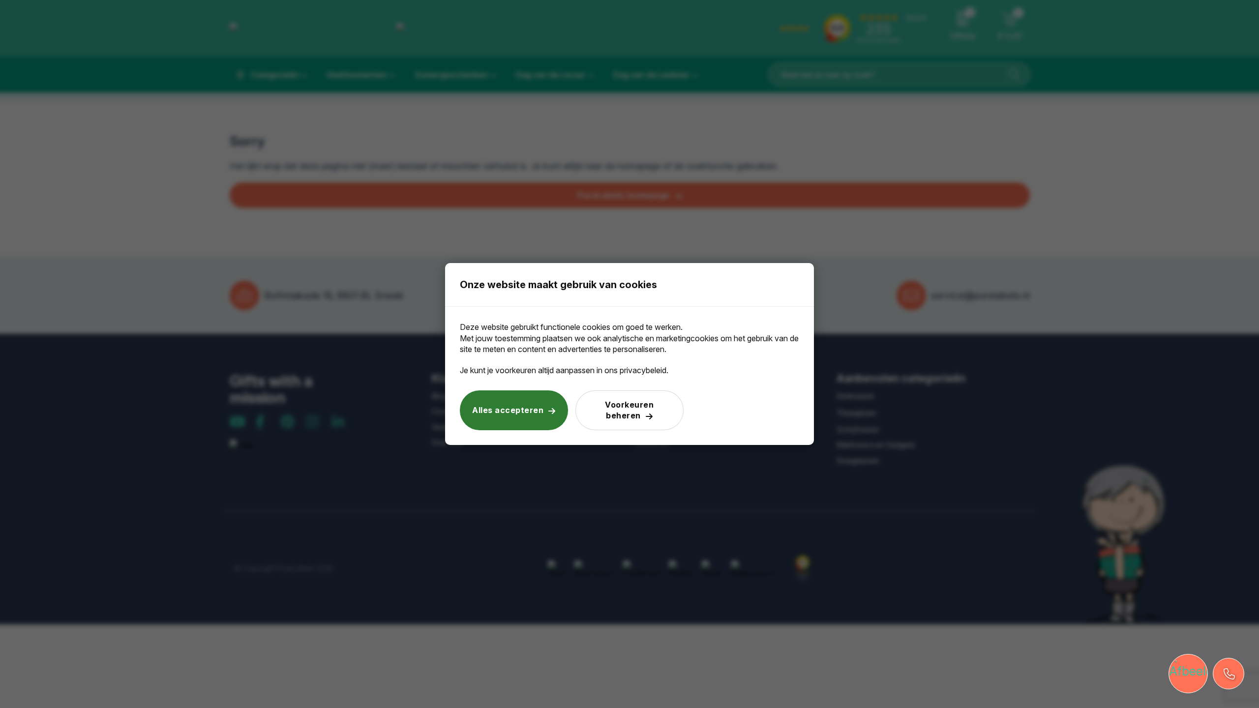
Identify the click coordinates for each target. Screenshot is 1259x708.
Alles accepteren (507, 410)
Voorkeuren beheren (629, 410)
